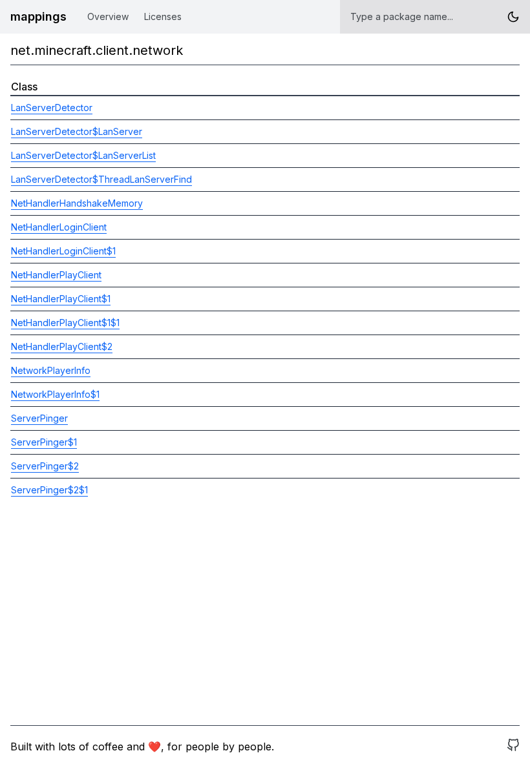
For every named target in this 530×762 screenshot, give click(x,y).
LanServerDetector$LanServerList (83, 155)
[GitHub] (513, 746)
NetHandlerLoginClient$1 (63, 250)
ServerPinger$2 (45, 465)
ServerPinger (39, 418)
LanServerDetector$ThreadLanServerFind (101, 179)
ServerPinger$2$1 (49, 489)
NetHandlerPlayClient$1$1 (65, 322)
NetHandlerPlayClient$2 (61, 346)
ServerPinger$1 (44, 442)
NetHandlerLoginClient (59, 226)
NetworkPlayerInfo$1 (55, 394)
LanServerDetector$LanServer (76, 131)
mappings (38, 16)
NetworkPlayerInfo (50, 370)
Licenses (163, 16)
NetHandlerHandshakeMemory (77, 203)
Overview (108, 16)
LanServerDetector (51, 107)
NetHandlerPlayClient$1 (61, 298)
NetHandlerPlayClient (56, 274)
